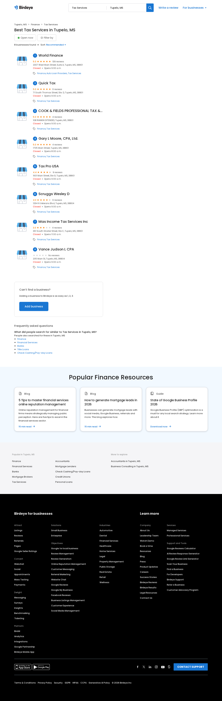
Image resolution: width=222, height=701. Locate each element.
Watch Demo (147, 540)
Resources (145, 551)
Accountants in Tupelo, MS (125, 461)
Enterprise (56, 535)
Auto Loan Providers (56, 73)
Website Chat (58, 579)
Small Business (59, 530)
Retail (103, 577)
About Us (145, 530)
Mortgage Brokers (22, 476)
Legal (102, 556)
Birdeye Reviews (148, 582)
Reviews (18, 535)
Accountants (62, 461)
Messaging (20, 597)
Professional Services (178, 535)
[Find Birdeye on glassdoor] (169, 667)
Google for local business (64, 548)
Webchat (19, 564)
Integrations (21, 641)
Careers (144, 571)
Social (17, 569)
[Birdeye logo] (24, 7)
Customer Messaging (62, 569)
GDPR (67, 682)
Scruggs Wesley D (54, 194)
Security (58, 682)
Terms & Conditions (25, 682)
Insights (18, 607)
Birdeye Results (148, 587)
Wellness (104, 582)
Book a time (146, 546)
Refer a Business (176, 584)
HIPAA (75, 682)
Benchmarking (22, 613)
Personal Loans (63, 482)
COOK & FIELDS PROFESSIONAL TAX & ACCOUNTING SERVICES (70, 111)
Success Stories (148, 577)
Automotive (106, 530)
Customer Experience (62, 605)
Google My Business (62, 589)
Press (143, 561)
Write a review (168, 8)
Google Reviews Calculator (181, 548)
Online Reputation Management (68, 564)
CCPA (83, 682)
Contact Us (146, 597)
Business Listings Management (68, 600)
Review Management (62, 553)
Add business (34, 306)
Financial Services (27, 342)
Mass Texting (21, 579)
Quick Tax (47, 83)
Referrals (19, 540)
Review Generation (61, 558)
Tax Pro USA (49, 166)
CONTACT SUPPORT (190, 667)
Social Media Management (65, 610)
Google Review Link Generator (183, 558)
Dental (103, 535)
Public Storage (107, 566)
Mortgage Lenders (65, 466)
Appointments (22, 574)
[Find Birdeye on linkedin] (150, 667)
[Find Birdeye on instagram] (156, 667)
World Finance (51, 55)
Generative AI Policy (99, 682)
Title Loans (23, 349)
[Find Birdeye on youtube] (163, 667)
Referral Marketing (60, 574)
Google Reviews (59, 584)
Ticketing (19, 618)
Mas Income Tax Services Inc (63, 221)
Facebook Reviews (61, 595)
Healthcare (105, 546)
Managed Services (176, 530)
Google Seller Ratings (25, 551)
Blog (142, 556)
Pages (17, 546)
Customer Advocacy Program (182, 589)
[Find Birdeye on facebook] (137, 667)
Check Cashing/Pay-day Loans (34, 352)
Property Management (112, 561)
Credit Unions (62, 476)
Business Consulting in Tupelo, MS (129, 466)
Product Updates (149, 566)
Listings (18, 530)
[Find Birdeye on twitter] (144, 667)
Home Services (107, 551)
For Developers (175, 574)
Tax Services (74, 73)
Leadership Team (149, 535)
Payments (19, 584)
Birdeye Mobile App (24, 651)
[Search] (150, 7)
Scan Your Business (177, 564)
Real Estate (106, 571)
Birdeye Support (175, 579)
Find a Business (175, 569)
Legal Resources (148, 592)
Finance (35, 24)
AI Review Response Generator (183, 553)
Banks (20, 346)
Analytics (19, 636)
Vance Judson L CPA (56, 249)
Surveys (18, 602)
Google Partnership (24, 646)
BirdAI (17, 631)
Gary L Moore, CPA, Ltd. (58, 138)
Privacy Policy (45, 682)
